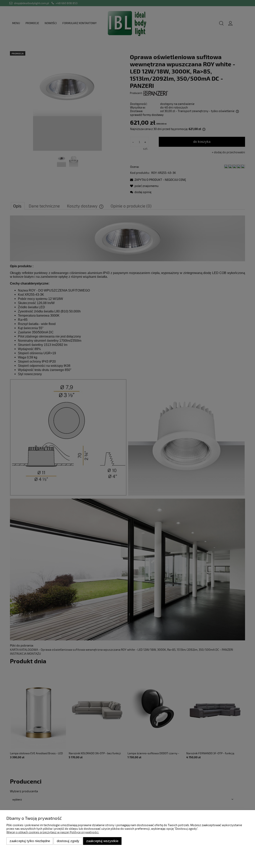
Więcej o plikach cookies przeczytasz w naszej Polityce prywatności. (52, 832)
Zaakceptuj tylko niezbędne (30, 841)
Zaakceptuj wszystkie (102, 841)
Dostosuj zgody (68, 841)
